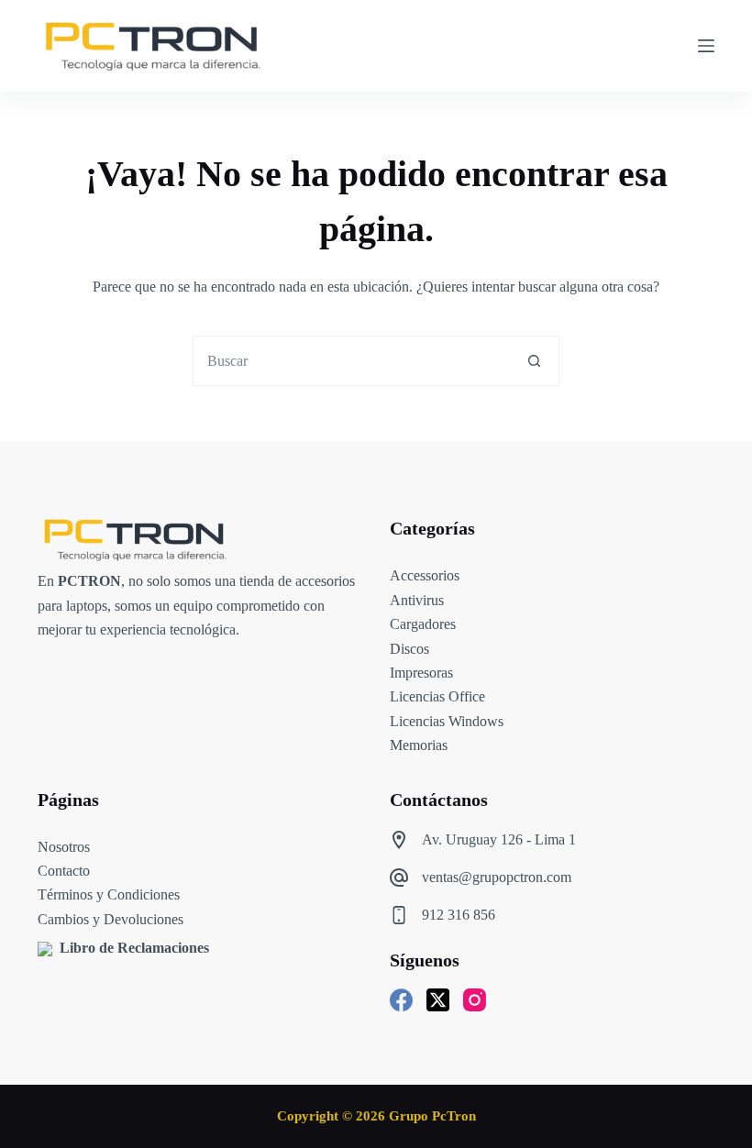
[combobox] (352, 361)
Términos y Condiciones (109, 894)
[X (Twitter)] (437, 999)
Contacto (64, 870)
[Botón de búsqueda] (534, 361)
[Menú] (706, 46)
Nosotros (64, 847)
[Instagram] (474, 999)
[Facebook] (401, 999)
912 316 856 (458, 914)
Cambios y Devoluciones (110, 919)
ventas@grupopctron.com (496, 877)
